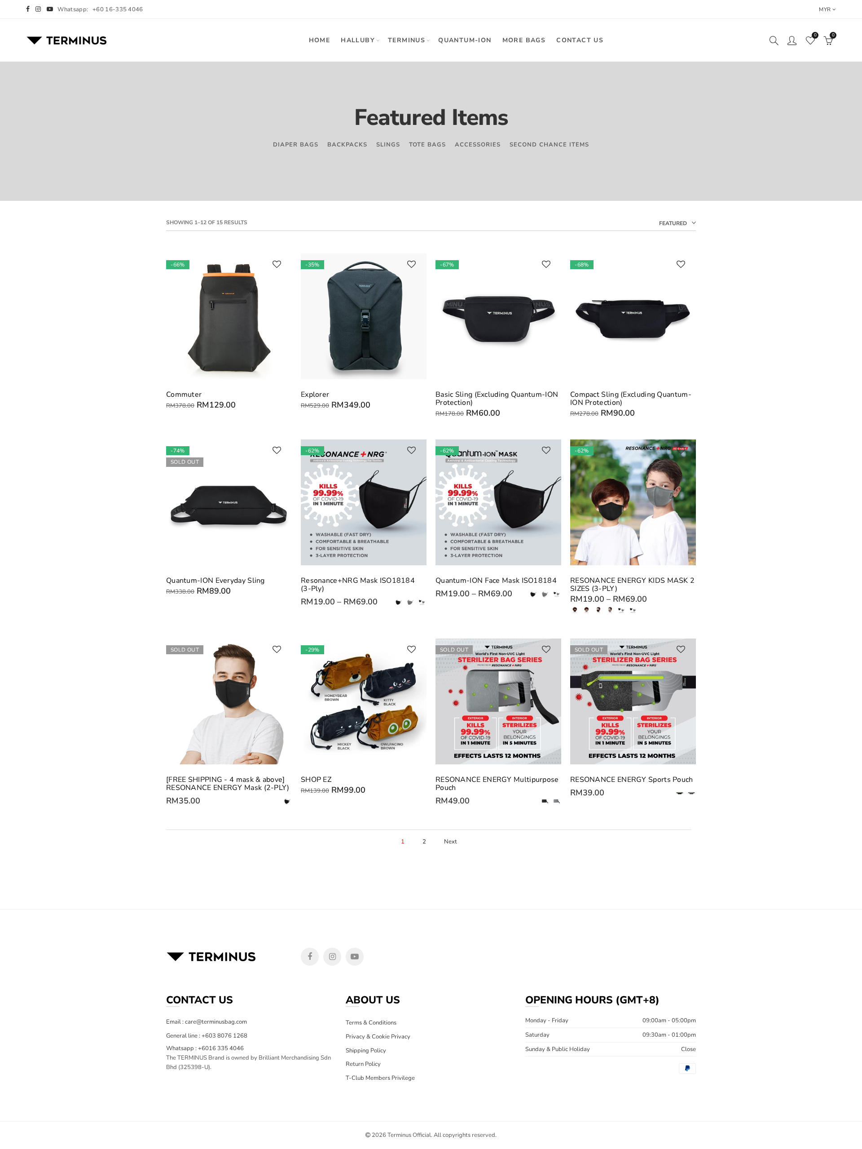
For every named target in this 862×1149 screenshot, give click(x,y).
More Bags (524, 40)
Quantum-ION (464, 40)
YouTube (355, 957)
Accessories (478, 145)
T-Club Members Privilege (380, 1078)
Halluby (358, 40)
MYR (825, 9)
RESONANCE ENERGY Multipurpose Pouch (497, 784)
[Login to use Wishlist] (277, 264)
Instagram (332, 957)
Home (319, 40)
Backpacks (347, 145)
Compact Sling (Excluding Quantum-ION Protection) (630, 398)
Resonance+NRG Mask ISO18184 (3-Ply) (358, 585)
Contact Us (579, 40)
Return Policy (363, 1064)
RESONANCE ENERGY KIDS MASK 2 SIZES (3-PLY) (632, 585)
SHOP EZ (316, 780)
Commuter (184, 394)
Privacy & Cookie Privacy (378, 1037)
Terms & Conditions (371, 1023)
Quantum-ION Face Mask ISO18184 (496, 581)
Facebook (310, 957)
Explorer (315, 394)
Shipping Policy (366, 1051)
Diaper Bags (295, 145)
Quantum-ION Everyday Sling (215, 581)
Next (450, 842)
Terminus (406, 40)
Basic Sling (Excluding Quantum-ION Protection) (496, 398)
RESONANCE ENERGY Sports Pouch (631, 780)
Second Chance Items (549, 145)
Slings (388, 145)
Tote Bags (427, 145)
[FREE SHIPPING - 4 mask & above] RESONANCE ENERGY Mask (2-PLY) (228, 784)
